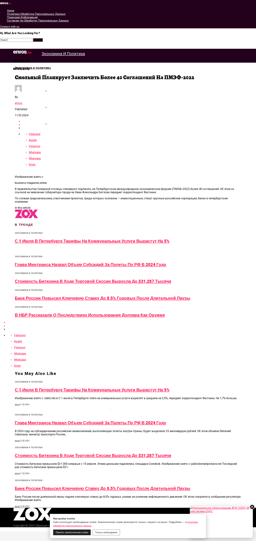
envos (18, 103)
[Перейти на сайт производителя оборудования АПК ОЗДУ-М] (221, 522)
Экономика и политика (63, 54)
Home (10, 10)
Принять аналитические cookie (72, 532)
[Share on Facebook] (131, 322)
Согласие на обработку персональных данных (38, 20)
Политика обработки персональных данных (36, 14)
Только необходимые (106, 532)
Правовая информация (22, 17)
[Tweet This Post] (131, 326)
